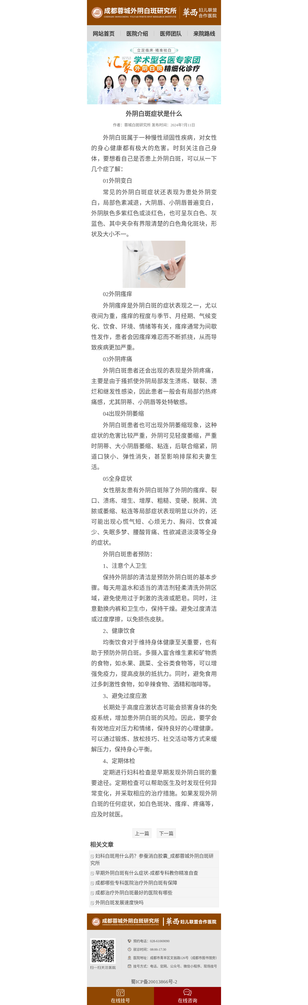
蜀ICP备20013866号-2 (154, 981)
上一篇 (142, 833)
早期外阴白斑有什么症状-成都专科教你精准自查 (146, 873)
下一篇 (166, 833)
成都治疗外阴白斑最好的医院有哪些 (133, 892)
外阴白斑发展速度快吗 (119, 902)
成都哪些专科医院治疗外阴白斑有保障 (136, 883)
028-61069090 (160, 941)
